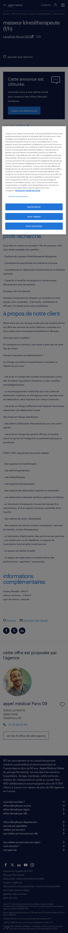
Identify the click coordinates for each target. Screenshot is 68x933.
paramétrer (34, 206)
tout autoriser (34, 225)
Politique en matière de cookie (27, 190)
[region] (34, 180)
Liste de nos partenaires (18, 196)
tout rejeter (34, 216)
